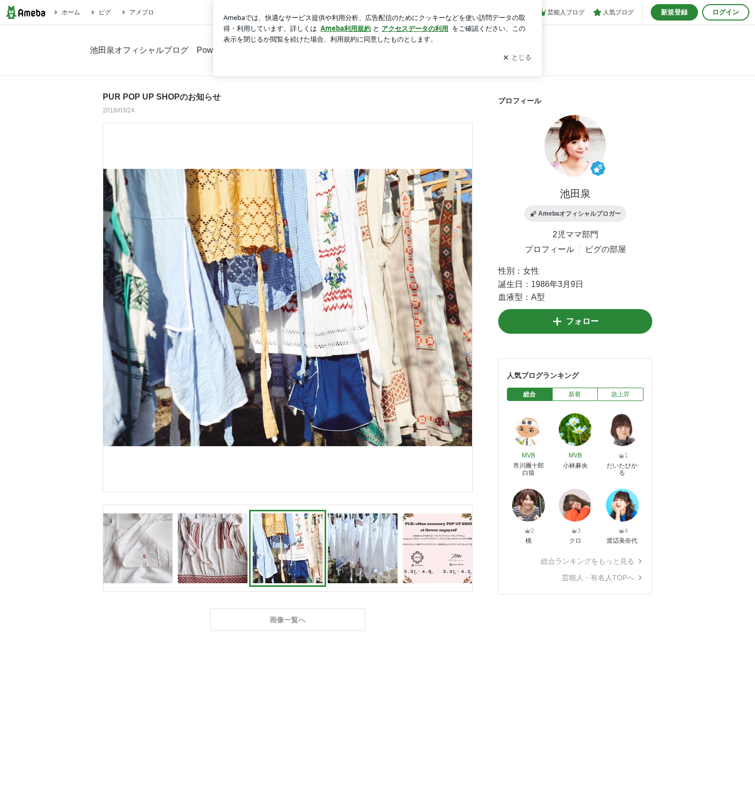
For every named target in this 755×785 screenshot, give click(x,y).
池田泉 (575, 193)
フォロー (582, 321)
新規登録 (674, 12)
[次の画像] (462, 307)
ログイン (725, 12)
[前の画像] (113, 307)
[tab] (530, 394)
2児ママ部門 (575, 234)
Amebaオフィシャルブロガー (579, 213)
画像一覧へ (288, 620)
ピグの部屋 (605, 249)
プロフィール (549, 249)
